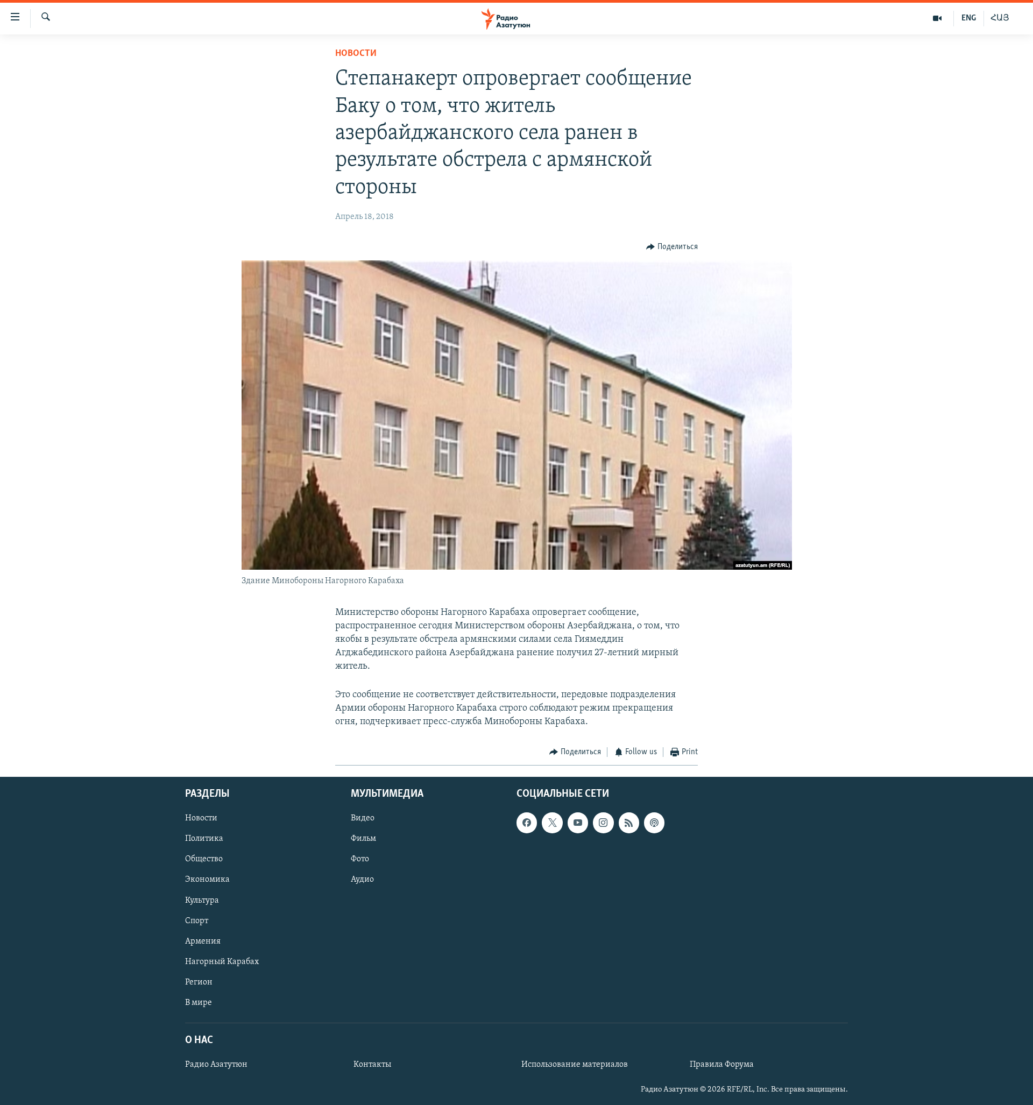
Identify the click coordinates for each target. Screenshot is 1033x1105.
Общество (204, 859)
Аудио (362, 879)
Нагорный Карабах (222, 961)
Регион (199, 982)
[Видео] (937, 18)
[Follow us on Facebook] (526, 822)
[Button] (672, 247)
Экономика (207, 879)
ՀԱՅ (999, 18)
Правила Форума (722, 1064)
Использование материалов (574, 1064)
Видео (362, 818)
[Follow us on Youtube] (578, 822)
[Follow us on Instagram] (603, 822)
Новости (356, 54)
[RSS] (629, 822)
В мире (198, 1002)
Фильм (363, 838)
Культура (202, 900)
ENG (968, 18)
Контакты (372, 1064)
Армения (203, 941)
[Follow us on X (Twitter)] (552, 822)
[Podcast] (654, 822)
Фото (360, 859)
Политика (204, 838)
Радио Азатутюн (216, 1064)
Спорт (196, 920)
